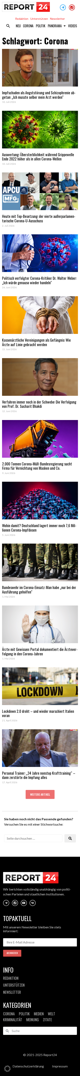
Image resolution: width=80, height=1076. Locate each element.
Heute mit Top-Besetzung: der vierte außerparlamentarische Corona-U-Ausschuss (38, 218)
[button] (8, 26)
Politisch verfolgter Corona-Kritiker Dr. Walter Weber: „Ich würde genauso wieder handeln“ (39, 280)
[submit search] (70, 838)
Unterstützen (39, 18)
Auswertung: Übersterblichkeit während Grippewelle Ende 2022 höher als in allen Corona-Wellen (38, 157)
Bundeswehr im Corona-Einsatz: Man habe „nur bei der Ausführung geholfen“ (39, 589)
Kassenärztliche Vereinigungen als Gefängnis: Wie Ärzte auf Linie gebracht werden (36, 342)
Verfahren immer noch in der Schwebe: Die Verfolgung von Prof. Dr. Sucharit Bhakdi (39, 404)
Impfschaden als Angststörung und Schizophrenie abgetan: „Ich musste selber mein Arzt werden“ (38, 95)
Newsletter (57, 18)
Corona (28, 25)
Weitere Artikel (40, 794)
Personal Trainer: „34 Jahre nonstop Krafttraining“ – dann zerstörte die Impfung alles (38, 775)
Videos (72, 25)
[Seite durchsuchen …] (33, 838)
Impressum (60, 1066)
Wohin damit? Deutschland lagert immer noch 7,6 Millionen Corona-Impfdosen (39, 528)
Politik (40, 25)
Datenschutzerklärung (28, 1066)
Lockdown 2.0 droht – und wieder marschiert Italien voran (38, 713)
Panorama (55, 25)
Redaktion (21, 18)
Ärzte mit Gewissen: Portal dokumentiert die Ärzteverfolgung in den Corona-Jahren (40, 651)
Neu (18, 25)
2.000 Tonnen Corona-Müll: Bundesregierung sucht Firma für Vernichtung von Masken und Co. (37, 466)
